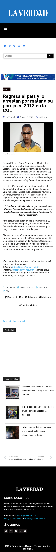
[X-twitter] (19, 46)
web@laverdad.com (13, 518)
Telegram (32, 297)
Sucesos (6, 89)
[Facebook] (5, 46)
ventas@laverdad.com (27, 515)
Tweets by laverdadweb (14, 321)
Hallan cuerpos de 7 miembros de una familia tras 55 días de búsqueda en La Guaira (36, 431)
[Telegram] (14, 46)
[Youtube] (24, 46)
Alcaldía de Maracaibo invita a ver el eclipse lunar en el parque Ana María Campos (38, 391)
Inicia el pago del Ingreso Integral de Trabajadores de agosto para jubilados (38, 411)
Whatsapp (46, 297)
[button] (5, 28)
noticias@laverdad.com (34, 518)
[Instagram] (10, 46)
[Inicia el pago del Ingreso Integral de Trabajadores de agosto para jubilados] (13, 419)
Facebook (12, 297)
